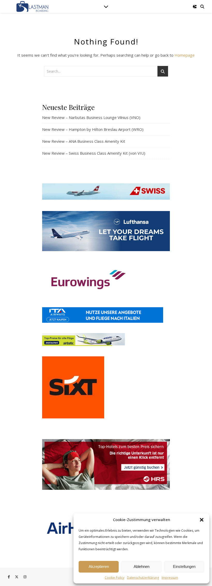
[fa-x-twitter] (17, 577)
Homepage (185, 55)
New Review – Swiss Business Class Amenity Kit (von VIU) (93, 153)
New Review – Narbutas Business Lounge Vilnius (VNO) (91, 117)
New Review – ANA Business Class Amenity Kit (83, 141)
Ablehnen (141, 566)
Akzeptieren (99, 566)
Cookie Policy (114, 577)
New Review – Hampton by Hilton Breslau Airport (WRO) (92, 129)
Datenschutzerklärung (143, 577)
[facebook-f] (9, 577)
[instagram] (25, 577)
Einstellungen (184, 566)
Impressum (170, 577)
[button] (201, 519)
